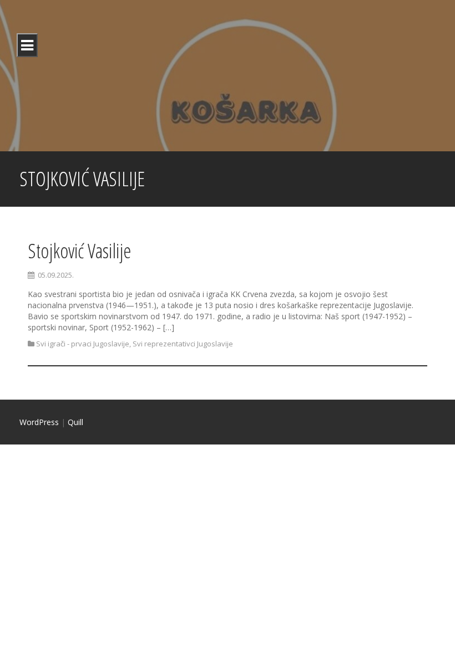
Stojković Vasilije (79, 250)
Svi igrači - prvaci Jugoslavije (82, 344)
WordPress (39, 422)
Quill (75, 422)
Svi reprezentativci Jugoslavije (183, 344)
